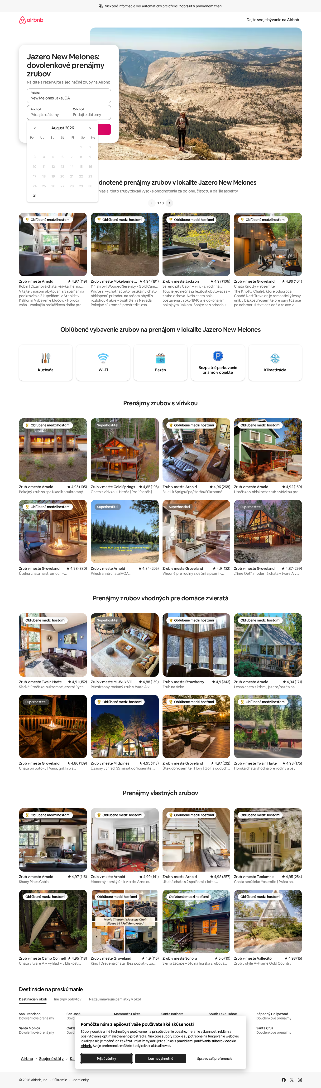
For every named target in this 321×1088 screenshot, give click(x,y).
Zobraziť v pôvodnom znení (200, 6)
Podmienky (80, 1080)
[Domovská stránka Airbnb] (31, 19)
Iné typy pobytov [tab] (67, 999)
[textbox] (48, 114)
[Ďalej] (169, 203)
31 (34, 196)
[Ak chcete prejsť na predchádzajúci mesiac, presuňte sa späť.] (35, 128)
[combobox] (69, 98)
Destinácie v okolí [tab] (33, 999)
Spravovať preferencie (214, 1058)
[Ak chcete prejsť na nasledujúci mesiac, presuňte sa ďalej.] (89, 128)
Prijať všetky (106, 1058)
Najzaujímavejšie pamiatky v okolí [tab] (115, 999)
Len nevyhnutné (160, 1058)
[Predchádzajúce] (152, 203)
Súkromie (60, 1080)
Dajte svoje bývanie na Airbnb (273, 19)
